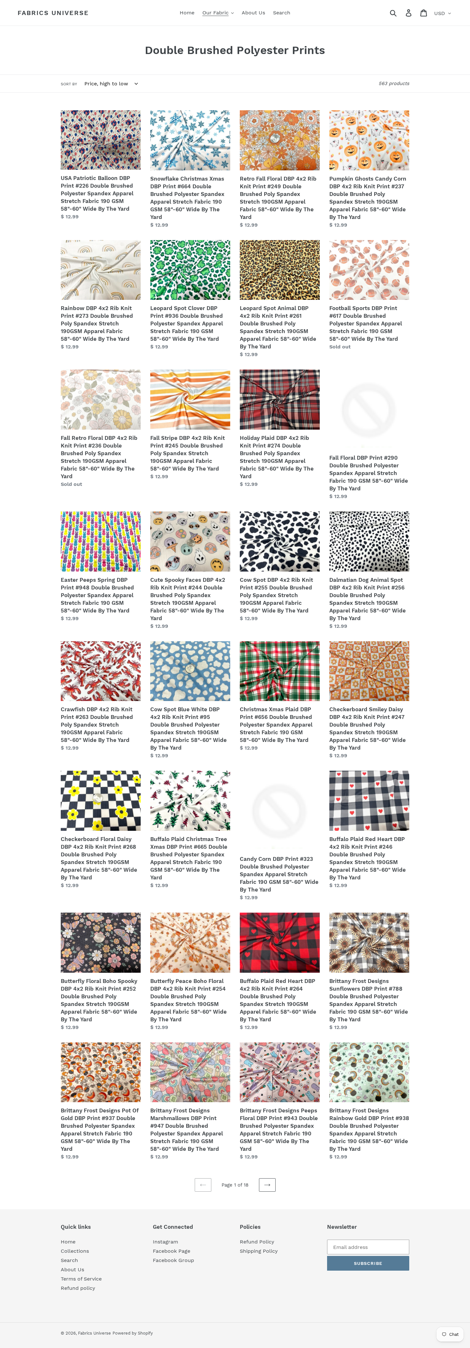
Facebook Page (171, 1251)
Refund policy (78, 1288)
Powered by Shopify (133, 1333)
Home (68, 1242)
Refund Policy (257, 1242)
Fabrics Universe (53, 13)
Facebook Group (173, 1260)
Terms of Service (81, 1279)
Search (69, 1260)
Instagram (165, 1242)
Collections (75, 1251)
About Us (72, 1269)
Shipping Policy (259, 1251)
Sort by (69, 84)
